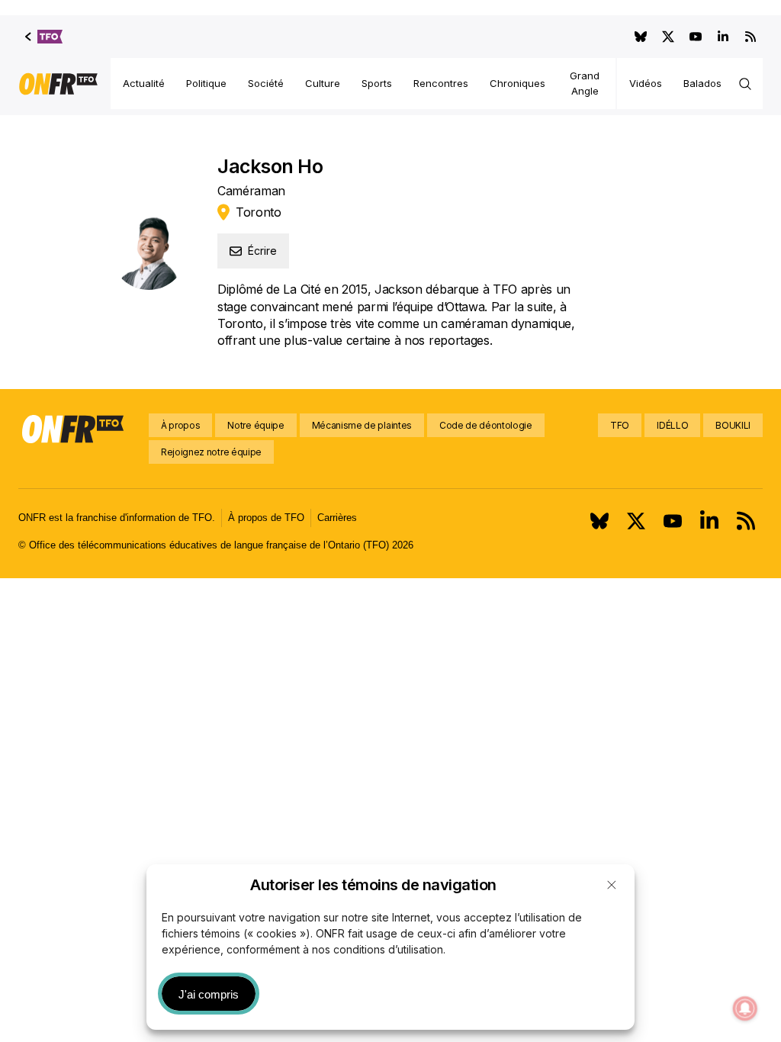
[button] (611, 884)
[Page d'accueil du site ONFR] (58, 83)
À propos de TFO (266, 517)
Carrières (337, 517)
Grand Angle (584, 83)
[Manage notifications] (745, 1008)
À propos (180, 425)
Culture (322, 83)
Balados (702, 83)
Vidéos (645, 83)
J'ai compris (208, 994)
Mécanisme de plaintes (362, 425)
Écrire (262, 250)
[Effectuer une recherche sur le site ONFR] (745, 84)
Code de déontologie (485, 425)
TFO (619, 425)
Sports (377, 83)
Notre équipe (255, 425)
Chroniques (517, 83)
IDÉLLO (672, 425)
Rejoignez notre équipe (211, 452)
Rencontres (440, 83)
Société (266, 83)
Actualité (144, 83)
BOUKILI (732, 425)
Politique (206, 83)
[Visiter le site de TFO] (43, 36)
